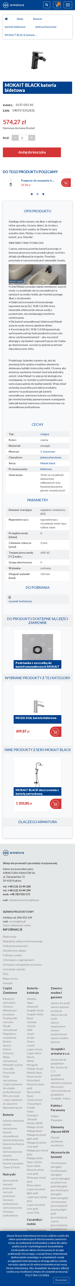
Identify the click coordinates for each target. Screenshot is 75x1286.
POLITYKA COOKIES (37, 1275)
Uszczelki (8, 1068)
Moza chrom (34, 1076)
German (32, 1022)
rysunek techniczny (20, 601)
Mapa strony (10, 978)
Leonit (31, 1045)
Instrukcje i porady (14, 969)
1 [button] (32, 193)
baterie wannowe (13, 1120)
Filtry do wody (11, 1096)
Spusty (7, 1045)
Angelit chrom (35, 1010)
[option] (37, 62)
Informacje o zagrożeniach (18, 959)
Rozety (7, 1041)
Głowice (8, 1006)
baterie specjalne (13, 1163)
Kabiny (55, 1116)
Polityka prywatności (15, 945)
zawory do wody (60, 1003)
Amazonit (32, 1006)
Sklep (20, 18)
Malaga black (34, 1130)
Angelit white (35, 1014)
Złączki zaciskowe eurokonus (57, 1141)
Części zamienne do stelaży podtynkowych (12, 1088)
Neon (30, 1096)
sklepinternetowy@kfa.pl (24, 900)
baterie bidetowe (16, 26)
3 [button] (43, 193)
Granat (31, 1026)
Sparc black (33, 1165)
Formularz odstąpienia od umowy (22, 964)
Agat (30, 1002)
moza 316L (33, 1212)
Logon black (34, 1053)
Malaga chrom (35, 1127)
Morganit (32, 1064)
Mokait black (47, 463)
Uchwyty (8, 1053)
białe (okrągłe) (59, 1198)
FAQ (5, 973)
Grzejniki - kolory (61, 1098)
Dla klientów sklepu (14, 950)
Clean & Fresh (11, 1167)
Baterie (38, 18)
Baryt (30, 1018)
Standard (32, 1115)
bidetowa (46, 469)
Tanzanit (32, 1119)
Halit (29, 1029)
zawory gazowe (60, 1007)
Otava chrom (34, 1099)
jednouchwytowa (50, 457)
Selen (30, 1111)
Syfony (7, 1049)
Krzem (31, 1037)
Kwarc (31, 1041)
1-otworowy (47, 451)
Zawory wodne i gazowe (56, 992)
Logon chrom (34, 1049)
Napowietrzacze (12, 1107)
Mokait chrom (35, 1068)
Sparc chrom (34, 1162)
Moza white (34, 1185)
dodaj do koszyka (32, 152)
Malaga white (35, 1158)
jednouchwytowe (47, 26)
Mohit (30, 1061)
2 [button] (37, 193)
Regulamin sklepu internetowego (23, 941)
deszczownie (10, 1180)
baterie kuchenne (13, 1144)
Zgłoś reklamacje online (17, 925)
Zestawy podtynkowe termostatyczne (12, 1203)
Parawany (56, 1120)
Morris (31, 1057)
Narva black (34, 1092)
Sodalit (31, 1107)
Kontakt (8, 983)
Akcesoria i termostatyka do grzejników (61, 1090)
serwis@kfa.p (17, 921)
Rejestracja (9, 936)
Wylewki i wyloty (13, 1064)
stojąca (44, 434)
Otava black (34, 1103)
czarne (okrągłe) (60, 1178)
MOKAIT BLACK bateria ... (21, 35)
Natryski (9, 1174)
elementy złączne (61, 1082)
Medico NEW (34, 1123)
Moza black (33, 1080)
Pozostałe (9, 1072)
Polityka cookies (12, 955)
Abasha (31, 998)
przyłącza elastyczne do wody (59, 1014)
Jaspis (30, 1033)
